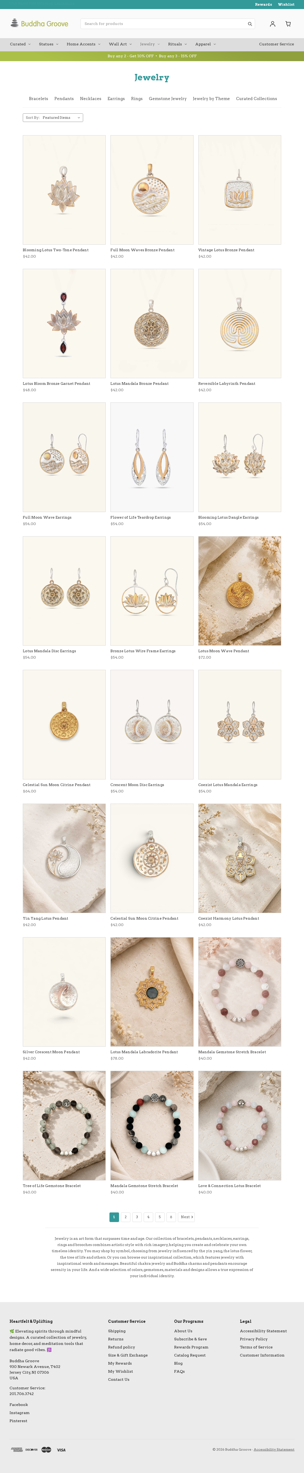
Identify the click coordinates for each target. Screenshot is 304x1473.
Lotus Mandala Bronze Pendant (139, 384)
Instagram (20, 1412)
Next (185, 1217)
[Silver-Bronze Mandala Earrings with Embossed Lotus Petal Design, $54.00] (64, 591)
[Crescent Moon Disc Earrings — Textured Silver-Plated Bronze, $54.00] (151, 724)
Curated (18, 44)
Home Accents (81, 44)
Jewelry (147, 44)
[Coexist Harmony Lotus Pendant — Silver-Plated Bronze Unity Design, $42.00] (239, 858)
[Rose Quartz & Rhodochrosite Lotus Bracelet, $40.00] (239, 1125)
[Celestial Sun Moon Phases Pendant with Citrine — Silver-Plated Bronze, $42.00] (151, 858)
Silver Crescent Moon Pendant (51, 1052)
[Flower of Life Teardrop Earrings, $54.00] (151, 457)
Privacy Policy (254, 1339)
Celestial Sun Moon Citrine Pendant (57, 785)
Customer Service (276, 44)
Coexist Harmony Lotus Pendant (228, 918)
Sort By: (33, 118)
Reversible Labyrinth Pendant (227, 384)
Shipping (117, 1331)
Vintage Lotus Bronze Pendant (226, 250)
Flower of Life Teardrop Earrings (140, 517)
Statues (46, 44)
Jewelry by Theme (211, 98)
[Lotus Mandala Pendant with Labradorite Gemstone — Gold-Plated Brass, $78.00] (151, 992)
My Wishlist (120, 1371)
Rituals (175, 44)
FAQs (179, 1371)
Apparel (203, 44)
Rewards (263, 4)
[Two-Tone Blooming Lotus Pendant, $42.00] (64, 190)
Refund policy (121, 1347)
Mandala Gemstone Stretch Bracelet (232, 1052)
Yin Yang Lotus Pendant (45, 918)
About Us (183, 1331)
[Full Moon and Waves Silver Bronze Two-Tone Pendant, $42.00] (151, 190)
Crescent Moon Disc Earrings (137, 785)
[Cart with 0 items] (288, 24)
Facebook (19, 1404)
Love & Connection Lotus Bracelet (229, 1186)
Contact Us (118, 1379)
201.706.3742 (22, 1393)
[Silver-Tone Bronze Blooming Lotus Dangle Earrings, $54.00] (239, 457)
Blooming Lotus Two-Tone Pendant (56, 250)
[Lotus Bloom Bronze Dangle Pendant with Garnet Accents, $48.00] (64, 323)
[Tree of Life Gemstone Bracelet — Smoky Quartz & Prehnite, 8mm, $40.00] (64, 1125)
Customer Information (262, 1355)
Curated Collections (256, 98)
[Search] (250, 24)
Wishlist (286, 4)
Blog (178, 1363)
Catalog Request (190, 1355)
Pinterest (18, 1421)
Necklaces (90, 98)
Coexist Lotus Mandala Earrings (228, 785)
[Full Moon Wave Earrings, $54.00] (64, 457)
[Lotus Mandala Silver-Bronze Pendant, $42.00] (151, 323)
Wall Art (118, 44)
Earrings (116, 98)
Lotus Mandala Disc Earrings (49, 651)
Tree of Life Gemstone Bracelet (52, 1186)
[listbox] (62, 118)
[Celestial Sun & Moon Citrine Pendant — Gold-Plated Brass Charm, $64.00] (64, 724)
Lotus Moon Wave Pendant (223, 651)
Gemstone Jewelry (168, 98)
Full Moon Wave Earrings (47, 517)
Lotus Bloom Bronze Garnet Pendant (56, 384)
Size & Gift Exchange (128, 1355)
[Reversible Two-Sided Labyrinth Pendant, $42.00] (239, 323)
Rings (137, 98)
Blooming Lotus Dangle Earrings (228, 517)
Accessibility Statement (263, 1331)
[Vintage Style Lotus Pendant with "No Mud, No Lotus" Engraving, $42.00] (239, 190)
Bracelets (38, 98)
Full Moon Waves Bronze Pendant (142, 250)
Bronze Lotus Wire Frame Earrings (143, 651)
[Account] (272, 24)
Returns (116, 1339)
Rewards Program (191, 1347)
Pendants (64, 98)
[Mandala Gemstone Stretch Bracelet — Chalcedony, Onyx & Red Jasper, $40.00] (151, 1125)
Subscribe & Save (190, 1339)
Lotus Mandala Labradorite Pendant (144, 1052)
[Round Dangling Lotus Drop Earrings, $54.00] (151, 591)
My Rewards (120, 1363)
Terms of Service (256, 1347)
